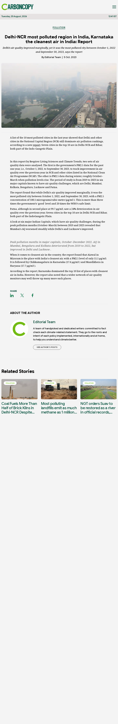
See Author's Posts (47, 347)
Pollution (59, 27)
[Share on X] (22, 295)
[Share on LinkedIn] (12, 295)
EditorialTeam (53, 57)
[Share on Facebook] (32, 295)
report (36, 145)
